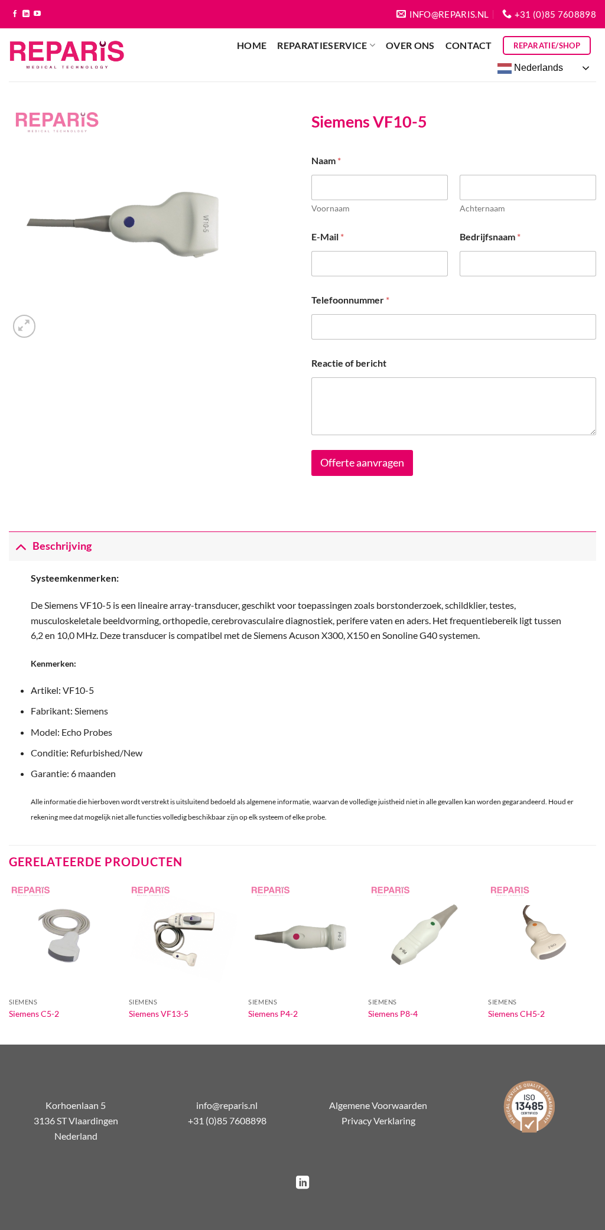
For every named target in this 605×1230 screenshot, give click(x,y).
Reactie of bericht (348, 362)
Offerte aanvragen (362, 462)
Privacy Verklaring (378, 1120)
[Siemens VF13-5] (183, 937)
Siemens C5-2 (34, 1014)
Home (251, 45)
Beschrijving (62, 546)
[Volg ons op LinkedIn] (26, 14)
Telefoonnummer (350, 299)
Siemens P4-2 (273, 1014)
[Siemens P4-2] (302, 937)
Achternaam (482, 208)
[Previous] (9, 962)
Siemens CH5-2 (516, 1014)
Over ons (410, 45)
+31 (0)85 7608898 (227, 1120)
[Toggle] (20, 546)
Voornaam (330, 208)
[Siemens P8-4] (422, 937)
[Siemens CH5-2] (542, 937)
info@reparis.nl (227, 1105)
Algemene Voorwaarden (378, 1105)
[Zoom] (24, 326)
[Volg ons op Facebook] (14, 14)
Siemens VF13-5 (158, 1014)
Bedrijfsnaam (490, 236)
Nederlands (537, 68)
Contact (468, 45)
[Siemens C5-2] (63, 937)
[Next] (595, 962)
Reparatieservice (322, 45)
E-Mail (327, 236)
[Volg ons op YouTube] (37, 14)
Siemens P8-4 (393, 1014)
